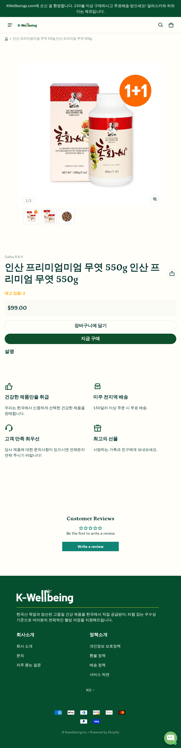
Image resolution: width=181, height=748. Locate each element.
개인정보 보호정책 (105, 646)
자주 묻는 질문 (28, 665)
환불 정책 (98, 655)
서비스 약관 (99, 674)
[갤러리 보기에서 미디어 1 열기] (31, 216)
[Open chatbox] (170, 738)
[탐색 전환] (10, 25)
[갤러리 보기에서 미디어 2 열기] (49, 216)
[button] (161, 25)
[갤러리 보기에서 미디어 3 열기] (66, 216)
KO (88, 690)
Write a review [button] (90, 546)
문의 (20, 655)
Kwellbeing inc (76, 732)
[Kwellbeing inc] (27, 25)
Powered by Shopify (104, 732)
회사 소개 (24, 646)
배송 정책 (98, 665)
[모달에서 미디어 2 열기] (90, 134)
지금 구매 (90, 338)
